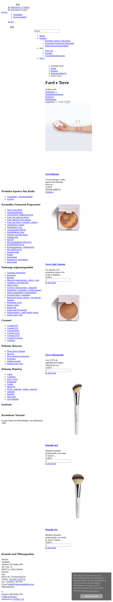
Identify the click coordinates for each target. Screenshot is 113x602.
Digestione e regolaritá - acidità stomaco (24, 290)
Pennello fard (51, 445)
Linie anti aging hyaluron (18, 217)
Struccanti (11, 396)
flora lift (10, 354)
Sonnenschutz (13, 252)
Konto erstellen (20, 17)
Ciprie (9, 374)
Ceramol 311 (12, 328)
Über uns (49, 51)
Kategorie (49, 97)
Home (42, 36)
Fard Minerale (52, 174)
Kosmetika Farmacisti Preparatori (59, 43)
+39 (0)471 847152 (16, 579)
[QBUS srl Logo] (18, 599)
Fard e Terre (12, 379)
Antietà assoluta (14, 361)
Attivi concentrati (14, 210)
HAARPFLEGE (14, 249)
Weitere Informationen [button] (90, 591)
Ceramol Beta (13, 330)
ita (3, 12)
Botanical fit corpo (15, 363)
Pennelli (10, 394)
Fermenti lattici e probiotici (18, 295)
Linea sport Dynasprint (17, 310)
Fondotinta (11, 382)
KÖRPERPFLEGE (15, 245)
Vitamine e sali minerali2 (18, 282)
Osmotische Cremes (15, 225)
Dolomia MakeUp (59, 73)
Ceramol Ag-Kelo (15, 338)
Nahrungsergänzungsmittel (56, 46)
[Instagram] (17, 5)
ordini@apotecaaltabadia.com (21, 584)
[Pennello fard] (76, 440)
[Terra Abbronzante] (68, 349)
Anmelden (17, 14)
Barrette (10, 277)
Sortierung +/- (51, 92)
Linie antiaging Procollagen (19, 220)
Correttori (11, 377)
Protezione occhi (14, 302)
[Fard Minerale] (68, 169)
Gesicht (10, 199)
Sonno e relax (13, 305)
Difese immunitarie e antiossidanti (21, 292)
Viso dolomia (13, 399)
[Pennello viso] (78, 524)
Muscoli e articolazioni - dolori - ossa (23, 280)
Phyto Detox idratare (16, 351)
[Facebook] (18, 5)
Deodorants (12, 257)
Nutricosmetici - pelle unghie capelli (22, 312)
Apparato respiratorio (16, 273)
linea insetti (12, 262)
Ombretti (11, 392)
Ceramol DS (12, 325)
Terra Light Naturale (55, 264)
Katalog (43, 38)
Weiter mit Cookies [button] (91, 596)
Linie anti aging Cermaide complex (22, 222)
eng (5, 12)
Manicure (11, 387)
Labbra (10, 384)
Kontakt (48, 53)
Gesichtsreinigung (15, 212)
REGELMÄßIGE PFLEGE (19, 242)
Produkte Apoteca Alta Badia (57, 41)
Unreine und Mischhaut (17, 235)
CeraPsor (11, 340)
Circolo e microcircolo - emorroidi (22, 287)
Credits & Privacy (9, 597)
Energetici (11, 275)
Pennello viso (51, 529)
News (42, 58)
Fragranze (11, 359)
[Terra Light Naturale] (68, 259)
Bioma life (11, 307)
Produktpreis (50, 99)
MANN (10, 240)
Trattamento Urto (14, 227)
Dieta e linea (12, 285)
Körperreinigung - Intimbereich (20, 247)
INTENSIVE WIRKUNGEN (20, 215)
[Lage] (14, 5)
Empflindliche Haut (15, 232)
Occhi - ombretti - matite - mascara (22, 389)
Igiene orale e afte (14, 315)
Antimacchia (12, 237)
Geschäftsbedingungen (55, 56)
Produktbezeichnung (54, 94)
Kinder (10, 254)
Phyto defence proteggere (18, 356)
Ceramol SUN (13, 335)
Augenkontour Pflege (16, 230)
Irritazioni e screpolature (17, 259)
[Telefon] (10, 5)
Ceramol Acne (13, 333)
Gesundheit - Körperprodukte (20, 196)
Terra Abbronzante (54, 355)
